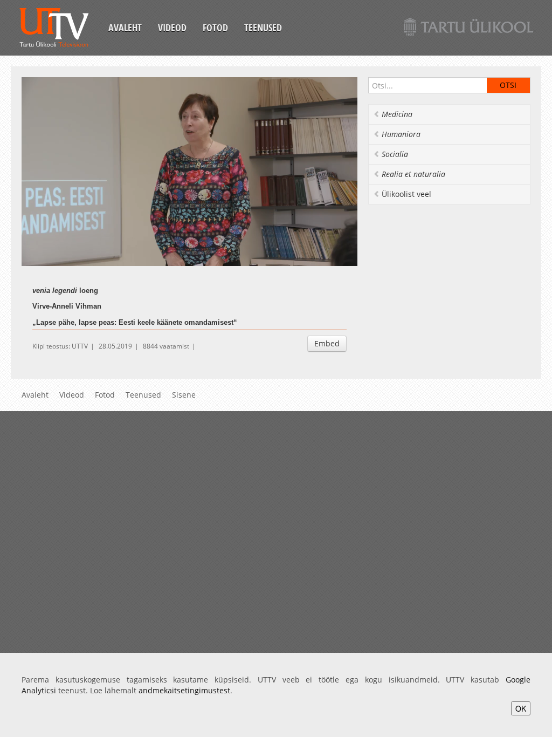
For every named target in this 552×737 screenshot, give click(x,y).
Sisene (184, 395)
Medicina (397, 114)
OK (520, 708)
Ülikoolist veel (406, 194)
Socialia (395, 154)
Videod (172, 27)
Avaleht (125, 27)
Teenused (263, 27)
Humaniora (401, 134)
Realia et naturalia (413, 174)
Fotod (215, 27)
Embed (327, 343)
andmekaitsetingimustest (184, 690)
